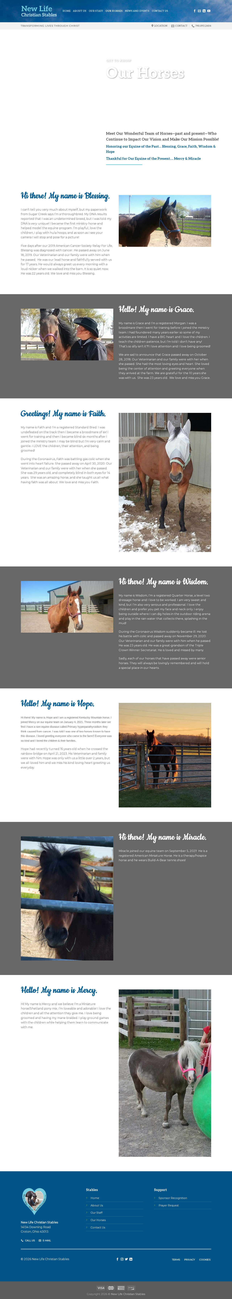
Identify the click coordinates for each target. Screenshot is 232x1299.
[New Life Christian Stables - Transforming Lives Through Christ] (39, 11)
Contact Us (160, 11)
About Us (79, 11)
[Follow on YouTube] (208, 11)
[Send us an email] (199, 11)
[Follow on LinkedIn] (204, 11)
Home (67, 11)
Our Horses (114, 11)
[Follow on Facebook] (194, 11)
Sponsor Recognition (173, 1198)
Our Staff (96, 11)
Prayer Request (169, 1205)
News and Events (137, 11)
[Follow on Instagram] (122, 1259)
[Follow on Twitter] (126, 1259)
